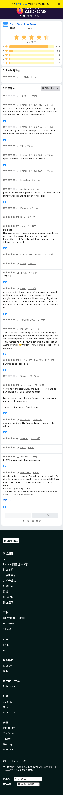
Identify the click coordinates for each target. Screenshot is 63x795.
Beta (6, 671)
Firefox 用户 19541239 (31, 360)
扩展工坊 (8, 569)
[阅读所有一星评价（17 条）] (31, 63)
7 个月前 (32, 263)
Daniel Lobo (25, 28)
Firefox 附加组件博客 (15, 564)
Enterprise (9, 686)
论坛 (5, 591)
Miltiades (24, 180)
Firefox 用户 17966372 (31, 254)
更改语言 (7, 779)
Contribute (9, 707)
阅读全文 (7, 500)
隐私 (5, 761)
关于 (5, 559)
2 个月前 (49, 105)
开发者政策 (9, 580)
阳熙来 (23, 272)
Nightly (7, 665)
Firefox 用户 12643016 (31, 105)
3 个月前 (29, 146)
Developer (9, 712)
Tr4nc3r (24, 77)
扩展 (22, 16)
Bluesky (7, 744)
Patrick (23, 208)
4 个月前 (49, 155)
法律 (25, 761)
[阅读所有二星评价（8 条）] (31, 59)
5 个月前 (35, 189)
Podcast (8, 749)
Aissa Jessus (26, 385)
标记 (5, 120)
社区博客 (8, 586)
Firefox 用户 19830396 (31, 155)
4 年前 (34, 77)
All (4, 650)
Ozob (23, 263)
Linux (6, 644)
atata (22, 226)
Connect (8, 701)
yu (21, 146)
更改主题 (7, 784)
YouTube (8, 733)
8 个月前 (33, 272)
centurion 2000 (27, 319)
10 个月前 (49, 360)
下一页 (45, 515)
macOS (7, 628)
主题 (29, 16)
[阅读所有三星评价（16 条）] (31, 55)
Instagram (9, 727)
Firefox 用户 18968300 (31, 171)
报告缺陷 (8, 597)
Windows (8, 623)
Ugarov (24, 376)
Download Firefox (14, 617)
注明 (13, 766)
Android (8, 639)
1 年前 (31, 447)
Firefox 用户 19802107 (31, 127)
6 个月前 (31, 217)
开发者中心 (9, 575)
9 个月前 (32, 288)
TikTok (7, 738)
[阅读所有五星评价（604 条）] (31, 46)
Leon (22, 447)
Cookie (14, 761)
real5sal (24, 189)
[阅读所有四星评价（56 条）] (31, 51)
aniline (23, 95)
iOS (5, 634)
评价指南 (8, 602)
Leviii (22, 288)
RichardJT (25, 472)
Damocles (25, 419)
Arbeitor (24, 438)
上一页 (17, 515)
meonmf (24, 329)
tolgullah (24, 456)
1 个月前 (33, 95)
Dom (22, 217)
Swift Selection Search (24, 24)
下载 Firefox (21, 4)
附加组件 (8, 553)
